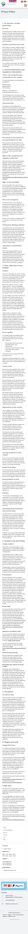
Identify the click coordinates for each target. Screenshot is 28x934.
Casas (4, 827)
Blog (4, 839)
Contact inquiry (7, 848)
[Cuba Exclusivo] (8, 4)
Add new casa (11, 916)
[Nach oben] (24, 931)
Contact (5, 834)
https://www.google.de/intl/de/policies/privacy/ (13, 819)
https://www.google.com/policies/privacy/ (12, 782)
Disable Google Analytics (14, 640)
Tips (4, 837)
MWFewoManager (13, 919)
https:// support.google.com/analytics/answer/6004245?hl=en (14, 648)
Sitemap (5, 916)
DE (25, 1)
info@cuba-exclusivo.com (10, 870)
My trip (5, 832)
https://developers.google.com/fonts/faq (12, 779)
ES (22, 1)
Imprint (4, 914)
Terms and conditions (18, 914)
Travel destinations (7, 830)
